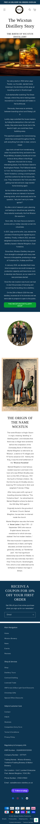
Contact (7, 712)
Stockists (7, 722)
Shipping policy (23, 819)
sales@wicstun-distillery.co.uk (21, 783)
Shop (6, 667)
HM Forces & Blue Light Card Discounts (19, 688)
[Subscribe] (33, 614)
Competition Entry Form (13, 727)
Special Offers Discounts (13, 698)
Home (6, 633)
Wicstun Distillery (19, 816)
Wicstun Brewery (10, 638)
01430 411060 (22, 778)
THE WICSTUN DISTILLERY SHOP (20, 305)
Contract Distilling (11, 678)
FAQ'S (6, 717)
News (6, 643)
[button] (4, 9)
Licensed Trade (10, 683)
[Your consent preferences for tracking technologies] (36, 820)
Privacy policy (13, 819)
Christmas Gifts (10, 693)
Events (7, 648)
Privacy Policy (9, 737)
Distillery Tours (10, 672)
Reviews (7, 653)
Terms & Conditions (11, 732)
